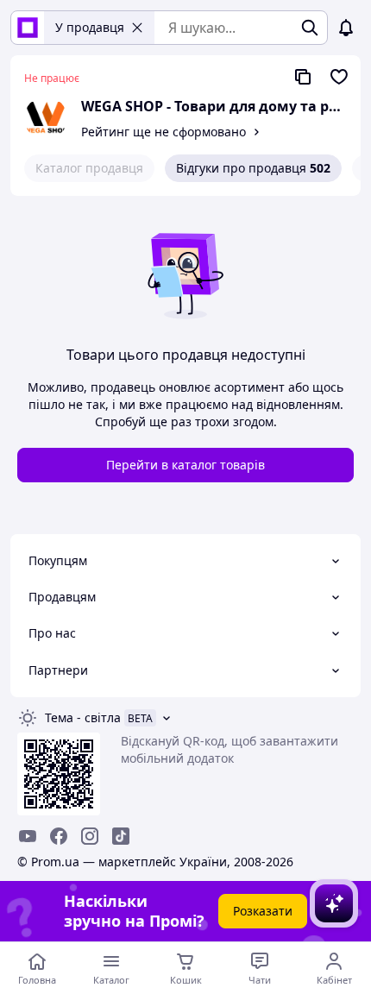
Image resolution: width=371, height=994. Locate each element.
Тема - (83, 717)
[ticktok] (120, 836)
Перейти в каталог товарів (185, 464)
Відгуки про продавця (253, 168)
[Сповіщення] (346, 27)
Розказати (262, 911)
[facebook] (58, 836)
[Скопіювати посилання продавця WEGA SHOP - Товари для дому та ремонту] (303, 76)
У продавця (89, 27)
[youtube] (27, 836)
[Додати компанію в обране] (339, 76)
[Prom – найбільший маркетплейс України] (27, 27)
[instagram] (89, 836)
